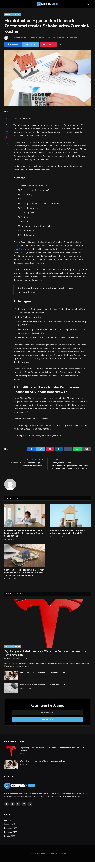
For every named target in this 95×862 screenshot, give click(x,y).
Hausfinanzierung (12, 14)
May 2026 (8, 820)
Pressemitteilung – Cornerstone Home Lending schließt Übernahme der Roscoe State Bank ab (23, 533)
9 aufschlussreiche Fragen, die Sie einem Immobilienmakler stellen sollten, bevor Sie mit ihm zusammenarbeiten (24, 573)
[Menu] (7, 4)
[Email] (6, 143)
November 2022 (10, 832)
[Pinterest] (6, 137)
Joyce (8, 659)
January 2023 (9, 824)
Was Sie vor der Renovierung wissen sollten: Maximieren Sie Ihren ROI (67, 531)
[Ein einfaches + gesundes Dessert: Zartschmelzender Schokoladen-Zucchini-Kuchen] (47, 78)
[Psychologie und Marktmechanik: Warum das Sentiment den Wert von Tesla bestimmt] (47, 623)
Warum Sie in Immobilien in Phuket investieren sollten (42, 672)
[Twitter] (6, 124)
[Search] (88, 4)
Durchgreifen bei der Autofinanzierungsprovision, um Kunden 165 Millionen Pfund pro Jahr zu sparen (70, 465)
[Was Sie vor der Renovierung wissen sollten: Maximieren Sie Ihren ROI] (70, 515)
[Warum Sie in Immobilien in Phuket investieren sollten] (11, 675)
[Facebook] (6, 118)
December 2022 (10, 828)
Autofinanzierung (12, 646)
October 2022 (9, 836)
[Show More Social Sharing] (60, 44)
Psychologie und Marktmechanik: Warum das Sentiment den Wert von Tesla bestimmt (45, 653)
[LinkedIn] (6, 130)
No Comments (59, 38)
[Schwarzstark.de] (47, 4)
